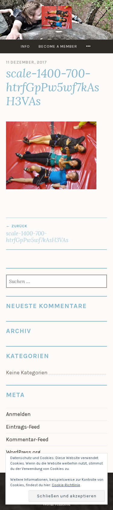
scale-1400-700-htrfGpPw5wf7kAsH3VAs (37, 233)
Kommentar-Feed (27, 439)
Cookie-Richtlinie (66, 485)
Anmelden (18, 414)
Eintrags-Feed (23, 426)
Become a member (58, 46)
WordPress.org (23, 452)
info (25, 46)
